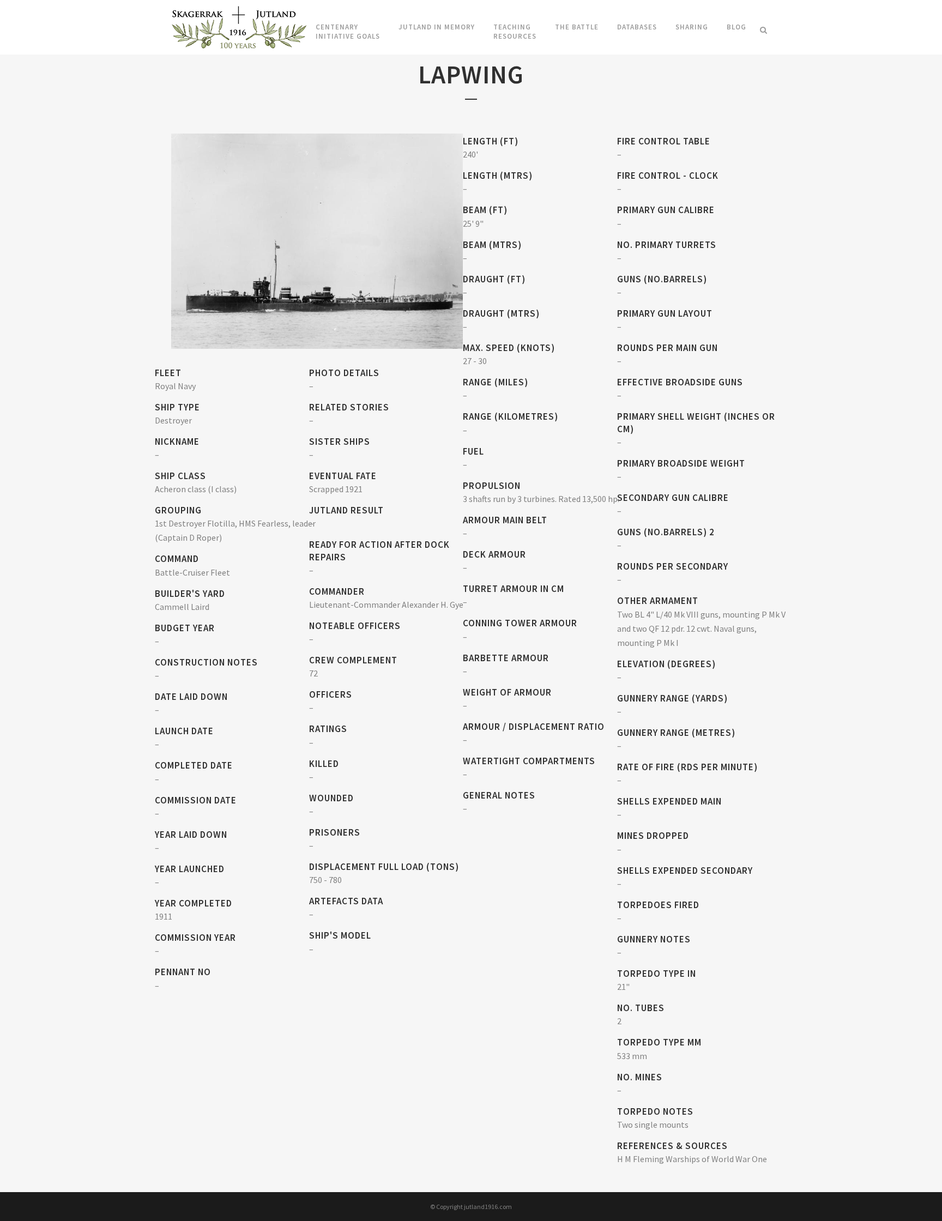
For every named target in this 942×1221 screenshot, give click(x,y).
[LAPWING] (317, 239)
